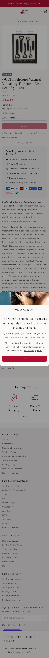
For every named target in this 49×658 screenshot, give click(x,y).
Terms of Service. (28, 343)
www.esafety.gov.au (33, 351)
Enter (24, 359)
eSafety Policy (11, 347)
